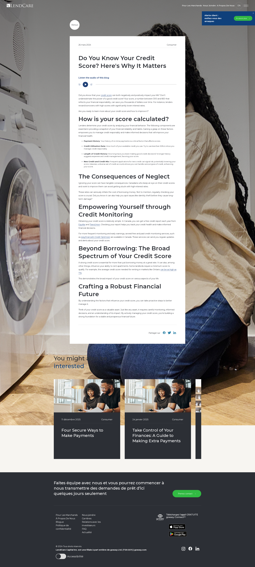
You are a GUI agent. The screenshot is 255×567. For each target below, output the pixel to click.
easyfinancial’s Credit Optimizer (95, 237)
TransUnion (95, 224)
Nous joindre (88, 515)
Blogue (60, 522)
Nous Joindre (209, 5)
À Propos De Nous (65, 518)
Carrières (86, 518)
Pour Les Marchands (192, 5)
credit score (106, 95)
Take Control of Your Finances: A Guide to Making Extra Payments (156, 435)
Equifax (81, 224)
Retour (74, 25)
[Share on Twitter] (169, 334)
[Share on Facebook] (164, 334)
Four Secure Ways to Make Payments (82, 433)
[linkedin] (197, 553)
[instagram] (183, 553)
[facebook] (190, 553)
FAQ (84, 529)
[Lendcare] (20, 5)
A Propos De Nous (226, 5)
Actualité (87, 532)
